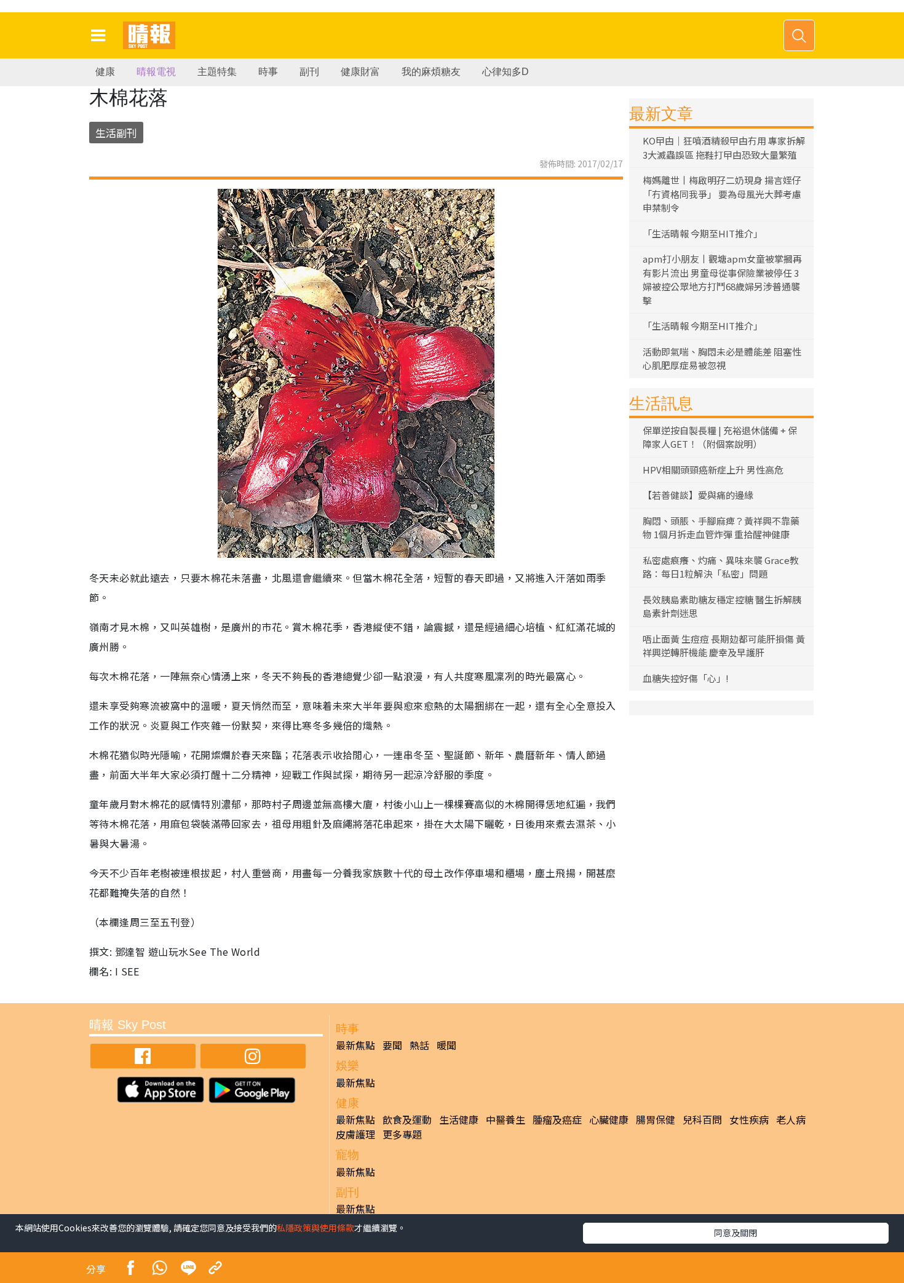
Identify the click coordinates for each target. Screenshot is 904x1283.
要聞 (392, 1045)
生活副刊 (116, 132)
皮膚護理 (355, 1134)
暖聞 (446, 1045)
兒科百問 (702, 1119)
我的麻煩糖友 (431, 71)
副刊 (309, 71)
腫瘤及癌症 (557, 1119)
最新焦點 (355, 1045)
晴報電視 (156, 71)
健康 (105, 71)
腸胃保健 (655, 1119)
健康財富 (360, 71)
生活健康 (458, 1119)
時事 (268, 71)
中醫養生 (505, 1119)
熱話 (419, 1045)
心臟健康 (608, 1119)
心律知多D (505, 71)
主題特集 (217, 71)
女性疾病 (749, 1119)
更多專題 (402, 1134)
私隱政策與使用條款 (315, 1227)
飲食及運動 (407, 1119)
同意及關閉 (735, 1232)
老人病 (791, 1119)
